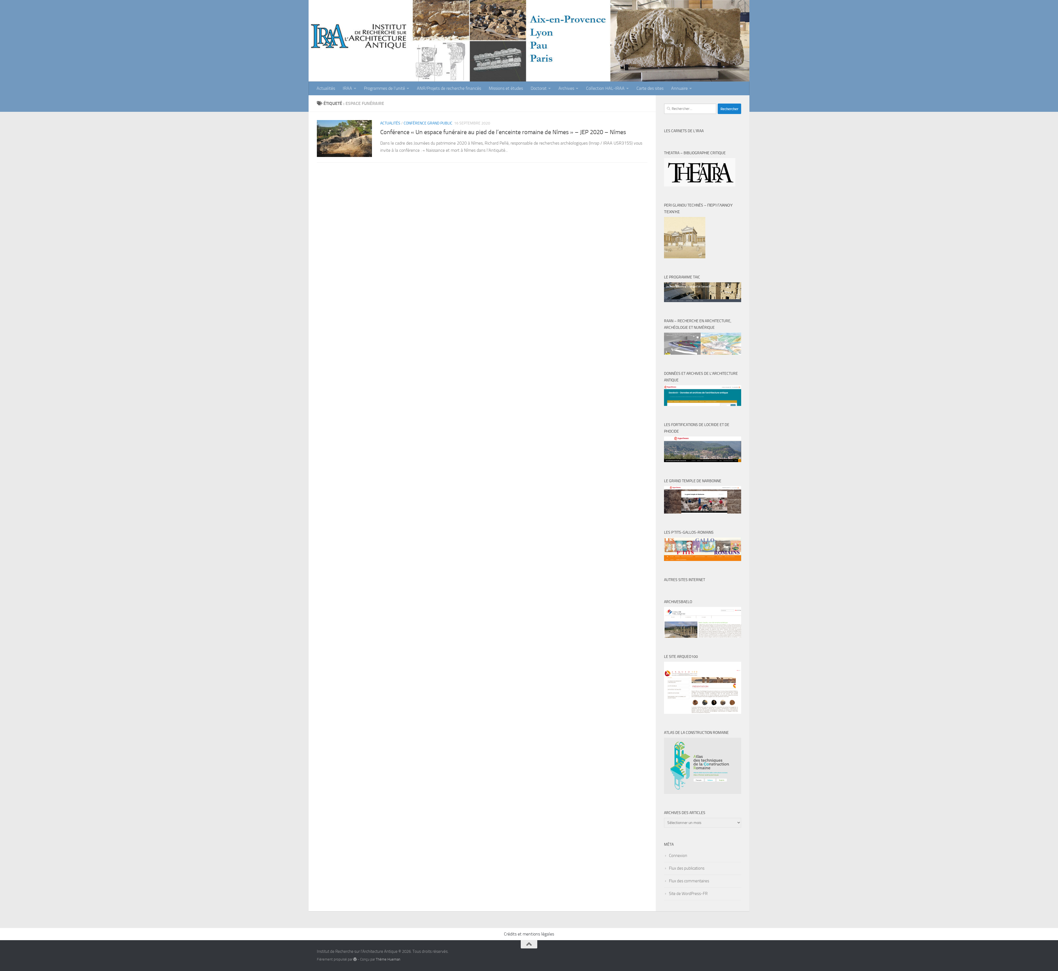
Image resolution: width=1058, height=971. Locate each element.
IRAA (347, 88)
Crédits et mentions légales (529, 934)
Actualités (326, 88)
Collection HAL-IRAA (605, 88)
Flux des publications (687, 868)
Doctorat (539, 88)
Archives (566, 88)
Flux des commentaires (689, 880)
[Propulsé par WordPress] (355, 959)
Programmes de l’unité (384, 88)
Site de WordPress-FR (688, 893)
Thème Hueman (388, 959)
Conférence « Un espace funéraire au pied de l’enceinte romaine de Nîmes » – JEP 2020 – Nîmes (503, 132)
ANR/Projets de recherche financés (449, 88)
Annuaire (679, 88)
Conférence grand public (428, 123)
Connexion (678, 855)
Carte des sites (649, 88)
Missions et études (506, 88)
